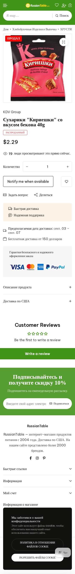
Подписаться (61, 403)
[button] (5, 5)
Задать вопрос (18, 195)
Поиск (64, 15)
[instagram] (37, 458)
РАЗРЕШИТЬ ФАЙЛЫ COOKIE (37, 557)
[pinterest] (44, 458)
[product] (63, 42)
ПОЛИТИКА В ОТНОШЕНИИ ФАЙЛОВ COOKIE (37, 544)
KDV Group (12, 112)
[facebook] (31, 458)
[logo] (37, 5)
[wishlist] (57, 5)
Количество (11, 167)
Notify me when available (28, 181)
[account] (64, 5)
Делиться (45, 195)
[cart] (70, 5)
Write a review (37, 354)
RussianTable (37, 426)
